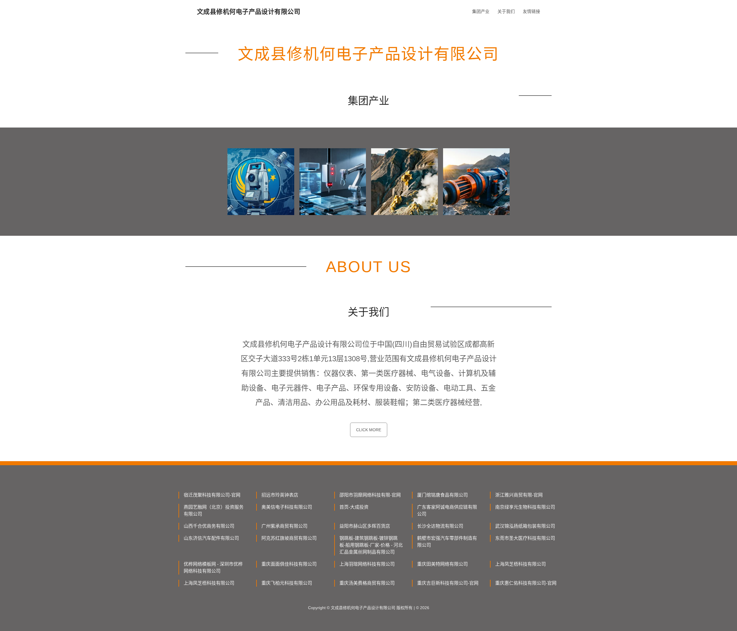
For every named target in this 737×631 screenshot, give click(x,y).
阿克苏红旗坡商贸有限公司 (289, 538)
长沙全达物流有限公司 (440, 526)
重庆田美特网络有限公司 (442, 564)
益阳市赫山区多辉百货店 (364, 526)
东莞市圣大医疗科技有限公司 (525, 538)
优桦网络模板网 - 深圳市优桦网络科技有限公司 (213, 567)
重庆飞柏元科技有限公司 (286, 583)
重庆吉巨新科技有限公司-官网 (447, 583)
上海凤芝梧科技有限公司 (520, 564)
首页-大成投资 (353, 507)
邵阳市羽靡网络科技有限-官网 (370, 495)
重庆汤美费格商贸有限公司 (367, 583)
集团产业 (480, 11)
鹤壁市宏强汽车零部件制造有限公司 (447, 542)
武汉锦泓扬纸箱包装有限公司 (525, 526)
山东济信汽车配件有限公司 (211, 538)
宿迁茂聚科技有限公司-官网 (212, 495)
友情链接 (531, 11)
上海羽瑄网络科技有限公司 (367, 564)
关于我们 (506, 11)
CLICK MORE (368, 429)
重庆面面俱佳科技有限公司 (289, 564)
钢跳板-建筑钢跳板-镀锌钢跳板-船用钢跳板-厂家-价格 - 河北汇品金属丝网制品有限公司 (371, 545)
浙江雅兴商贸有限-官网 (519, 495)
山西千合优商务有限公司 (209, 526)
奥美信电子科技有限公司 (286, 507)
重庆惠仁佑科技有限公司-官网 (525, 583)
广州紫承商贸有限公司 (284, 526)
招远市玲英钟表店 (279, 495)
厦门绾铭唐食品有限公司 (442, 495)
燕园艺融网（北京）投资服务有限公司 (214, 510)
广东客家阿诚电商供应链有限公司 (447, 510)
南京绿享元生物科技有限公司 (525, 507)
